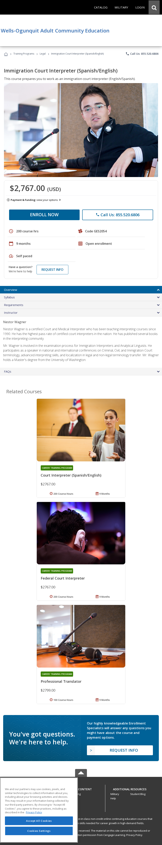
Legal (43, 53)
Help (113, 798)
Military (114, 794)
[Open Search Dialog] (154, 7)
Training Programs (23, 53)
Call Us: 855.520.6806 (141, 54)
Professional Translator (61, 681)
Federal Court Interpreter (63, 578)
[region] (39, 810)
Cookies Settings (39, 831)
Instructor (11, 312)
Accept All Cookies (39, 821)
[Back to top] (81, 788)
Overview (10, 290)
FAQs (7, 371)
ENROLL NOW (44, 214)
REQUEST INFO (52, 269)
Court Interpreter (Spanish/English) (71, 475)
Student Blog (137, 794)
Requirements (13, 305)
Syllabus (9, 297)
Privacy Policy (134, 835)
